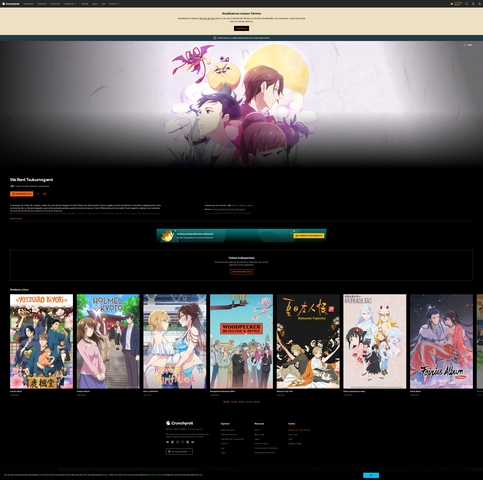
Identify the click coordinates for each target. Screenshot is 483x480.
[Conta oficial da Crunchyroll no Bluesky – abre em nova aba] (192, 442)
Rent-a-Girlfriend (150, 391)
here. (201, 475)
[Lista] (473, 4)
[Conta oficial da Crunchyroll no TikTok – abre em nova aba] (187, 442)
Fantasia (26, 186)
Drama (19, 186)
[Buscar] (466, 4)
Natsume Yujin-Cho (285, 391)
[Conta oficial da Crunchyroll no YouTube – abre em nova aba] (167, 442)
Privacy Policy (156, 475)
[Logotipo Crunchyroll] (11, 4)
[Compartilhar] (44, 193)
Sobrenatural (44, 186)
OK (371, 475)
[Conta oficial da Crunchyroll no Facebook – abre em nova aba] (172, 442)
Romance (34, 186)
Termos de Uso (207, 18)
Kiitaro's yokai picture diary (354, 391)
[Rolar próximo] (478, 348)
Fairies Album (415, 391)
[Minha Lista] (38, 193)
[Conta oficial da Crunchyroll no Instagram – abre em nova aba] (177, 442)
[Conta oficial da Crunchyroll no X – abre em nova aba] (182, 442)
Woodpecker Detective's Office (222, 391)
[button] (70, 4)
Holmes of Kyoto (83, 391)
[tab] (226, 402)
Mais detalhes (16, 219)
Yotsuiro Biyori (16, 391)
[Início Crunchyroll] (179, 423)
